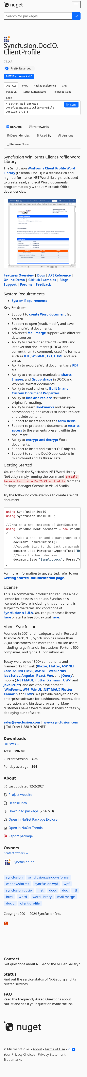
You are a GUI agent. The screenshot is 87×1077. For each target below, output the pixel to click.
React (40, 675)
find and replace (39, 398)
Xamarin (54, 680)
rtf (75, 890)
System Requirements (29, 300)
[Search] (76, 16)
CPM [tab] (65, 85)
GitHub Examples (42, 280)
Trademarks (13, 1059)
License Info (17, 803)
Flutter (54, 666)
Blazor (42, 666)
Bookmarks (45, 407)
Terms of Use (55, 1049)
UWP (67, 680)
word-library (42, 897)
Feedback (43, 284)
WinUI (36, 689)
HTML (58, 356)
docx (52, 890)
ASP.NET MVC (23, 671)
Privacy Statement (52, 1054)
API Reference (59, 275)
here (7, 617)
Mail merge (37, 333)
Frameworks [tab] (40, 127)
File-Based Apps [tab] (61, 91)
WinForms (13, 689)
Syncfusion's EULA (18, 613)
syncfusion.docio (19, 890)
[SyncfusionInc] (7, 862)
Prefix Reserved (21, 68)
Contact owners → (16, 853)
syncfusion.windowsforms (48, 877)
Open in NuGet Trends (25, 827)
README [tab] (16, 127)
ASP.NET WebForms (50, 671)
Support (10, 284)
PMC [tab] (25, 85)
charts (66, 374)
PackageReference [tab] (45, 85)
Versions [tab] (67, 135)
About (37, 1049)
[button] (71, 104)
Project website (20, 794)
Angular (28, 675)
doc (65, 890)
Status (10, 974)
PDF (75, 365)
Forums (26, 284)
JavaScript (12, 675)
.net (41, 890)
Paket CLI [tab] (11, 91)
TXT (49, 356)
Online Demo (14, 280)
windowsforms (17, 884)
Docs (41, 275)
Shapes (17, 379)
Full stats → (11, 744)
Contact (11, 959)
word (23, 897)
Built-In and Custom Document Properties (40, 390)
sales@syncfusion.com (22, 722)
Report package (20, 836)
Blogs (63, 280)
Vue (50, 675)
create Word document (47, 314)
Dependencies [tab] (20, 135)
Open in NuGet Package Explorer (33, 819)
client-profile (30, 903)
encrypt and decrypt (42, 439)
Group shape (42, 379)
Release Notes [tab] (20, 144)
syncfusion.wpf (46, 884)
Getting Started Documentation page (34, 578)
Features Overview (19, 275)
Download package (23, 811)
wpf (67, 884)
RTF (27, 356)
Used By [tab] (45, 135)
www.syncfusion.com (61, 722)
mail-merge (66, 897)
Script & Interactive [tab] (34, 91)
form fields (66, 421)
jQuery (66, 675)
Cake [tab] (9, 98)
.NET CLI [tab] (11, 85)
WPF (26, 689)
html (9, 897)
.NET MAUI (24, 680)
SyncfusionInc (23, 862)
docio (10, 903)
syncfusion (14, 877)
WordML (38, 356)
